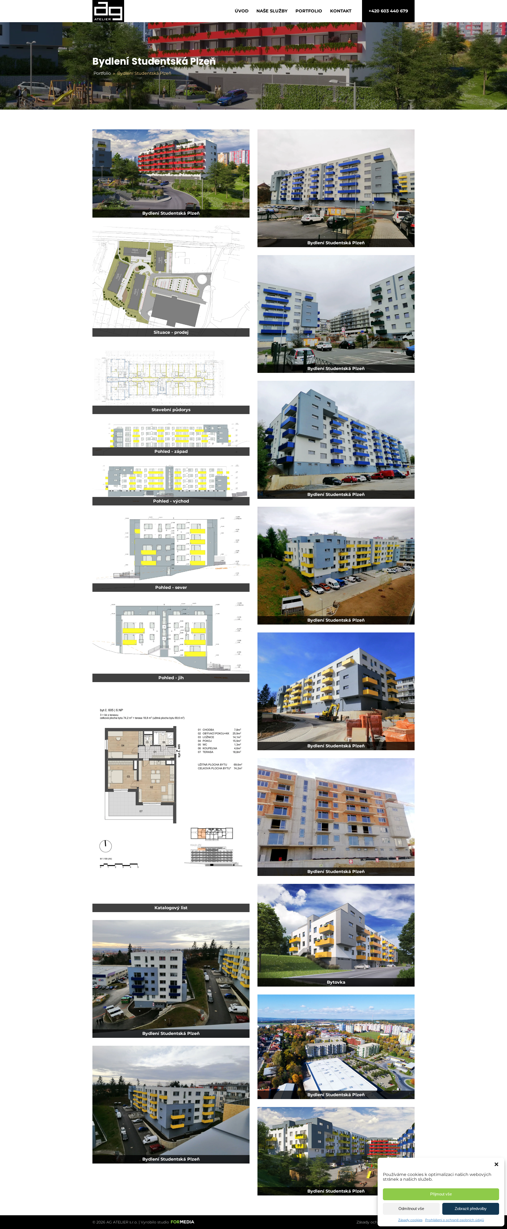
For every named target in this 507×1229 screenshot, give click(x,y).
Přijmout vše (441, 1194)
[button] (496, 1164)
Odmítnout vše (411, 1208)
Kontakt (340, 10)
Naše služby (272, 10)
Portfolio (308, 10)
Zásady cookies (410, 1220)
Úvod (241, 10)
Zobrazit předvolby (471, 1208)
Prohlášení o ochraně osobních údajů (454, 1220)
